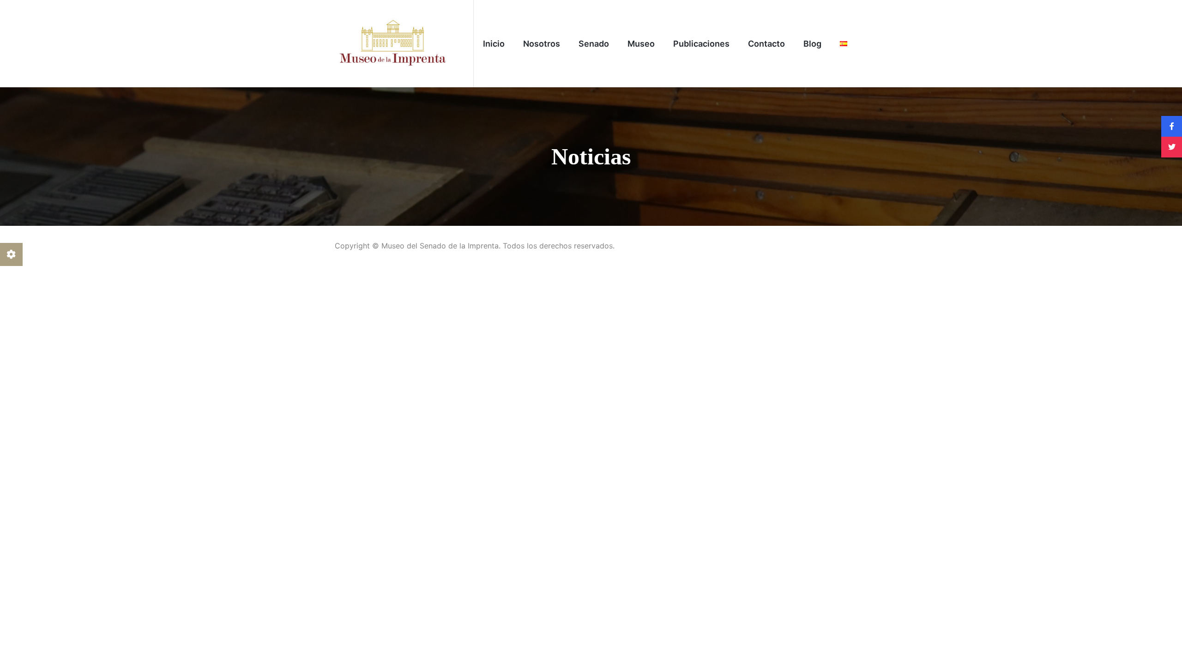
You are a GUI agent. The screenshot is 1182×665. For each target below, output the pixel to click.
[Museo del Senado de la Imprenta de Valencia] (392, 43)
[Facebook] (1171, 126)
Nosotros (541, 43)
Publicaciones (701, 43)
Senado (594, 43)
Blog (812, 43)
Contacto (766, 43)
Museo (641, 43)
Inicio (494, 43)
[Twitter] (1171, 146)
